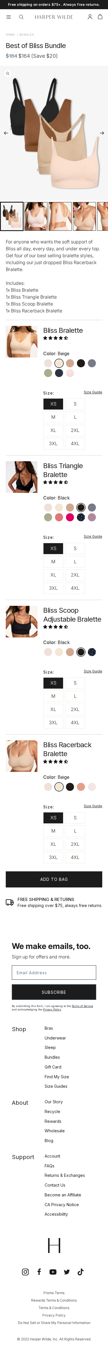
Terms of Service (82, 1006)
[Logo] (54, 17)
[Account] (90, 17)
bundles (27, 34)
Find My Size (57, 1076)
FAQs (49, 1165)
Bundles (52, 1057)
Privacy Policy (52, 1009)
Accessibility (56, 1214)
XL (53, 430)
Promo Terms (54, 1293)
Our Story (54, 1101)
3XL (53, 443)
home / (12, 34)
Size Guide (93, 392)
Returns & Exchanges (65, 1175)
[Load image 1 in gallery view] (11, 216)
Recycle (52, 1111)
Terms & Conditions (54, 1308)
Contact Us (55, 1185)
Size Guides (56, 1086)
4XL (75, 443)
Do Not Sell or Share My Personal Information (54, 1323)
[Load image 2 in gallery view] (36, 216)
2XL (75, 430)
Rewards (53, 1121)
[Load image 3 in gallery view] (60, 216)
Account (52, 1156)
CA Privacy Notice (62, 1204)
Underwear (55, 1037)
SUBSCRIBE (54, 992)
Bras (49, 1028)
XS (53, 404)
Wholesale (55, 1130)
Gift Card (53, 1066)
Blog (49, 1140)
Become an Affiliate (63, 1194)
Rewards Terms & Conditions (54, 1300)
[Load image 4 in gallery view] (84, 216)
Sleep (50, 1047)
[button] (100, 17)
